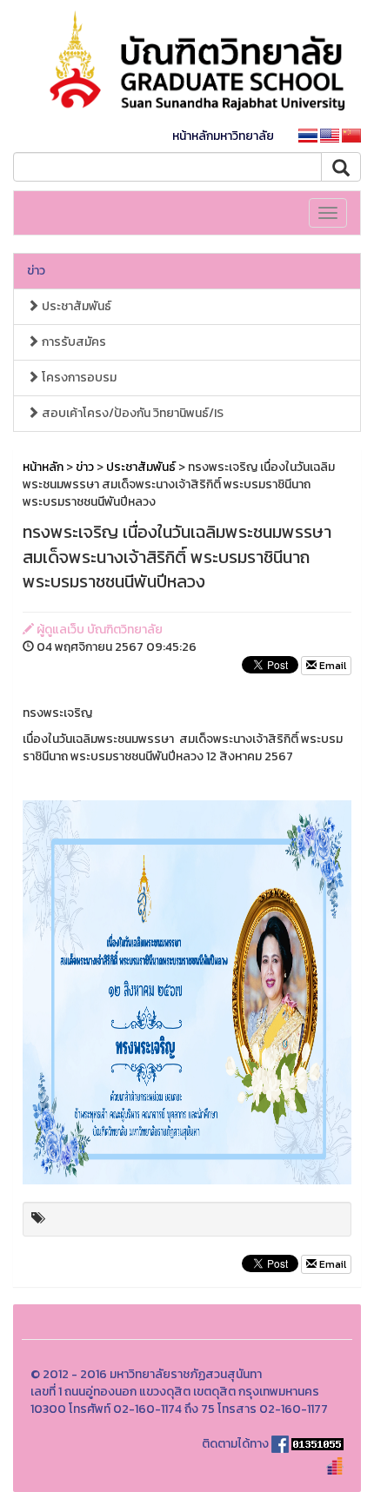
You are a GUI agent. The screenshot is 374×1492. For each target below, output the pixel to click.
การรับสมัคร (72, 342)
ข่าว (36, 271)
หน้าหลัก (43, 467)
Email (331, 665)
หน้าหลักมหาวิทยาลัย (223, 136)
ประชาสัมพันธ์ (75, 306)
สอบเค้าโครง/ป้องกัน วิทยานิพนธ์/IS (131, 413)
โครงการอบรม (78, 377)
